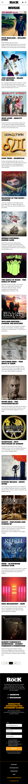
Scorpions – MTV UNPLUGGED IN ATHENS (12, 443)
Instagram (15, 698)
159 (15, 663)
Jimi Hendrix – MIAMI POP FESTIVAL (12, 79)
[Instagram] (7, 697)
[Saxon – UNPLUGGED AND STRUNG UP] (14, 507)
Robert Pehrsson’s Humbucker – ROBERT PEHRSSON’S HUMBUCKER (13, 644)
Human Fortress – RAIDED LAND (10, 239)
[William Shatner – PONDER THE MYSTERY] (14, 307)
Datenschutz (14, 768)
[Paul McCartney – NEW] (14, 589)
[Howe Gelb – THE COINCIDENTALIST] (14, 387)
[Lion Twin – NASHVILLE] (14, 143)
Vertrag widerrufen (14, 777)
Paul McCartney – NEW (13, 604)
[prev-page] (2, 663)
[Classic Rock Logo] (14, 2)
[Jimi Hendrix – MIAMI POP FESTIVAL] (14, 63)
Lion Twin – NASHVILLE (12, 158)
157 (7, 663)
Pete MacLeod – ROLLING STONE (13, 39)
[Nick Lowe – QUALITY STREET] (14, 103)
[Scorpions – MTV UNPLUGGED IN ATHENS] (14, 427)
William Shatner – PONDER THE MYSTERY (12, 322)
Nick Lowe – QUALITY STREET (11, 119)
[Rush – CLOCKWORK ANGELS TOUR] (14, 549)
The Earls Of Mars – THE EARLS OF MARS (13, 281)
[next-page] (19, 663)
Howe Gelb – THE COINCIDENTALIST (9, 403)
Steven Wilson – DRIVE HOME (13, 483)
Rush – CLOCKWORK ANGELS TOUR (10, 565)
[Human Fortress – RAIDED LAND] (14, 223)
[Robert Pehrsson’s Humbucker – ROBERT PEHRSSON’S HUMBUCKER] (14, 627)
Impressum (14, 771)
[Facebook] (8, 694)
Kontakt (14, 764)
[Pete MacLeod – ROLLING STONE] (14, 23)
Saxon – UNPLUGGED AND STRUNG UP (13, 523)
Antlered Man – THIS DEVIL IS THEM (12, 363)
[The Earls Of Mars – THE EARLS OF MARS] (14, 265)
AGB (14, 774)
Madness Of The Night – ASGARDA (13, 199)
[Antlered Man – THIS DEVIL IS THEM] (14, 347)
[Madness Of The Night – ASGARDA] (14, 183)
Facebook (14, 695)
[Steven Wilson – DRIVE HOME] (14, 467)
